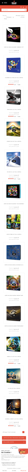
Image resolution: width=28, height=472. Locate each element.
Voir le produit (14, 36)
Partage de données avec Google (8, 464)
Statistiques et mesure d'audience (8, 465)
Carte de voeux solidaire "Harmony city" (14, 47)
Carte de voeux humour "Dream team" (14, 295)
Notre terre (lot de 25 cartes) (14, 234)
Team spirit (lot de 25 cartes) (14, 109)
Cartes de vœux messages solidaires (13, 437)
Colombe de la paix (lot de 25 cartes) (14, 77)
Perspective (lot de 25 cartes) (14, 141)
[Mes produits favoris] (21, 7)
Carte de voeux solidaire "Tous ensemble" (14, 203)
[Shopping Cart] (26, 6)
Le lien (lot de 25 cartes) (14, 388)
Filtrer (5, 18)
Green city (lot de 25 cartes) (14, 356)
